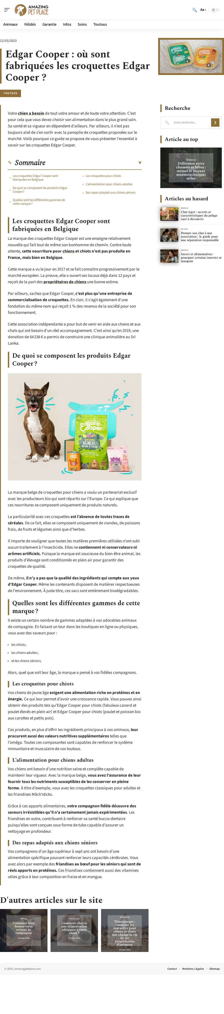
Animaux (125, 917)
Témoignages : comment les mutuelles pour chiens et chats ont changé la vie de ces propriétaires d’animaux (124, 933)
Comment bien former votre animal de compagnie (24, 928)
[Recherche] (194, 10)
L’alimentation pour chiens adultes (109, 184)
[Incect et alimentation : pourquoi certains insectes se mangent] (169, 256)
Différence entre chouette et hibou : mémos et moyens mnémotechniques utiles (191, 171)
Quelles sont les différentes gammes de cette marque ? (39, 202)
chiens (68, 251)
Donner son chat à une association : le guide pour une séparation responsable (200, 236)
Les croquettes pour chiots (103, 176)
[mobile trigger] (8, 10)
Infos (23, 919)
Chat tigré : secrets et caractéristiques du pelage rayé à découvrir (199, 215)
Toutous (11, 93)
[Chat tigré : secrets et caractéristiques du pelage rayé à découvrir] (169, 214)
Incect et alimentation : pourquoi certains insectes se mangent (201, 257)
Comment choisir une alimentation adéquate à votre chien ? (74, 928)
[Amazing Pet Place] (31, 10)
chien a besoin (31, 113)
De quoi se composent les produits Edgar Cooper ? (40, 190)
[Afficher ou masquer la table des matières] (94, 162)
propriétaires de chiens (65, 282)
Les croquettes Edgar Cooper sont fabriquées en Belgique (35, 178)
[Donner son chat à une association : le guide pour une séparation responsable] (169, 235)
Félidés (184, 229)
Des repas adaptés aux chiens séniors (110, 192)
